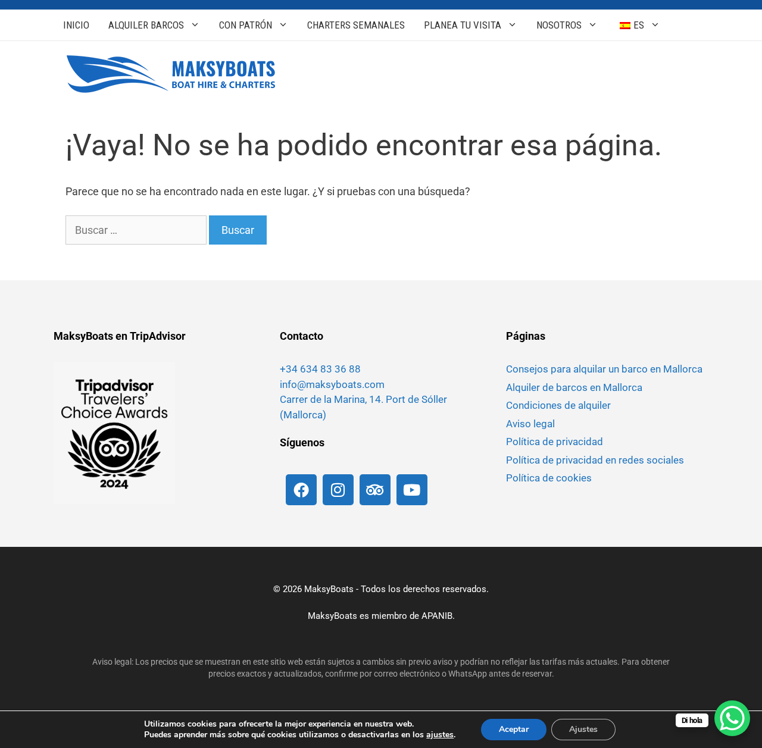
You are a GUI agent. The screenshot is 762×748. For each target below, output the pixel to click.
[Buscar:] (137, 230)
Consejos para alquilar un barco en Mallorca (604, 369)
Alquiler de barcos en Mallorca (574, 387)
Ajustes (583, 729)
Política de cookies (549, 478)
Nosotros (559, 25)
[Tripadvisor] (375, 489)
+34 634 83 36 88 (320, 369)
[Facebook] (301, 489)
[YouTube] (411, 489)
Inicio (76, 25)
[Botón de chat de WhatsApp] (732, 718)
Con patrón (245, 25)
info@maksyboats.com (332, 384)
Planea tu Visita (462, 25)
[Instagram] (338, 489)
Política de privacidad (554, 441)
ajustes (440, 735)
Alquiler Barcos (146, 25)
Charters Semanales (356, 25)
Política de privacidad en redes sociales (595, 460)
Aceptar (514, 729)
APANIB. (438, 616)
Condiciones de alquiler (558, 405)
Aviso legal (530, 424)
